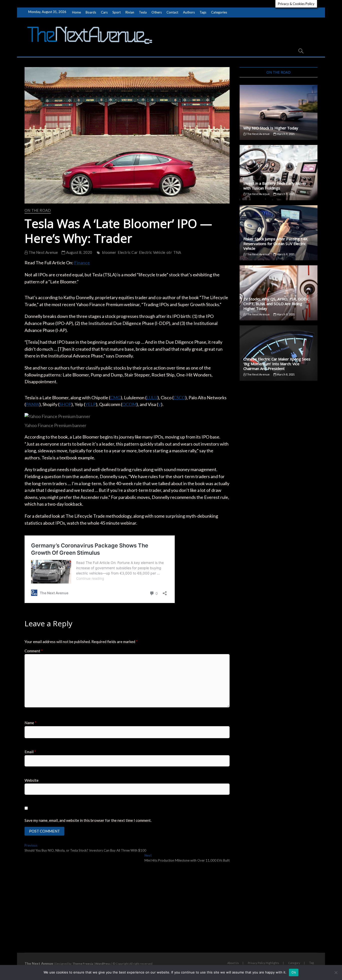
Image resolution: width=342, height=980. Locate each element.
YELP (90, 404)
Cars (104, 12)
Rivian (129, 12)
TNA (177, 252)
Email (30, 751)
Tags (203, 12)
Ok (293, 972)
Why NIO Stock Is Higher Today (270, 127)
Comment (34, 651)
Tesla (143, 12)
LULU (151, 397)
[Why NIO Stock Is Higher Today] (278, 112)
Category (294, 962)
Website (32, 780)
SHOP (65, 404)
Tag (311, 962)
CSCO (179, 397)
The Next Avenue (43, 252)
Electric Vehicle (152, 252)
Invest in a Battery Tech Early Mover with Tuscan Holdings (275, 185)
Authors (189, 12)
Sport (116, 12)
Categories (219, 12)
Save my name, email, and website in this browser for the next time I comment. (88, 820)
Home (76, 12)
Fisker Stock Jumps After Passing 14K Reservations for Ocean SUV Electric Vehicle (275, 243)
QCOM (129, 404)
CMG (115, 397)
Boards (91, 12)
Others (156, 12)
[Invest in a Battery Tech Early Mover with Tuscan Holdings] (278, 172)
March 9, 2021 (285, 133)
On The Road (38, 210)
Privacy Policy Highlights (263, 962)
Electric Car (128, 252)
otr (169, 252)
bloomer (109, 252)
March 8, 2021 (285, 374)
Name (31, 722)
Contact (172, 12)
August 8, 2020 (78, 252)
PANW (32, 404)
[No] (335, 972)
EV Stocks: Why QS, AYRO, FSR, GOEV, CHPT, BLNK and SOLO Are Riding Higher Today (276, 303)
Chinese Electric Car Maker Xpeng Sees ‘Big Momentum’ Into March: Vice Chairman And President (276, 363)
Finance (82, 262)
